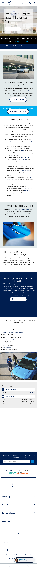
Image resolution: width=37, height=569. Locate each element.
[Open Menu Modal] (3, 3)
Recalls (24, 542)
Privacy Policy (4, 542)
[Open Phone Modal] (30, 3)
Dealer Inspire (28, 554)
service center (29, 91)
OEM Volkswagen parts (22, 209)
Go (32, 461)
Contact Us (12, 542)
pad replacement (17, 181)
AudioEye (29, 546)
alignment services (24, 170)
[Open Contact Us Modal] (27, 566)
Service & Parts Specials (18, 111)
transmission (26, 188)
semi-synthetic (16, 141)
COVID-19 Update (21, 546)
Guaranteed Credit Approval (8, 546)
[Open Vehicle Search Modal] (9, 566)
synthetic (9, 141)
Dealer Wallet (9, 470)
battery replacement (26, 157)
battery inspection (22, 159)
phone (9, 292)
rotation (22, 150)
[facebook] (18, 532)
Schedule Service (12, 29)
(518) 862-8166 (21, 41)
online (31, 290)
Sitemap (18, 542)
